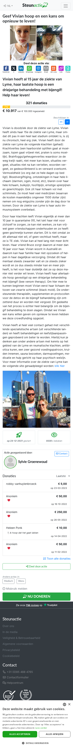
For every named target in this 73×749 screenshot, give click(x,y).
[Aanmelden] (5, 6)
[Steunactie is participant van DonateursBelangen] (9, 696)
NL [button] (9, 6)
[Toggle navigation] (65, 6)
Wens (21, 581)
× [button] (69, 704)
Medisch (8, 581)
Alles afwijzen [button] (54, 734)
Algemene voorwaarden (18, 644)
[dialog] (36, 724)
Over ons (8, 626)
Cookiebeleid (11, 656)
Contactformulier (17, 677)
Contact (62, 453)
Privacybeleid (11, 650)
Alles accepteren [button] (19, 734)
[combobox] (64, 704)
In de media (10, 632)
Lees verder (41, 727)
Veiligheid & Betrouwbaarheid (21, 638)
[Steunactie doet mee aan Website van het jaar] (26, 695)
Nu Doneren (38, 596)
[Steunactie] (35, 5)
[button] (6, 69)
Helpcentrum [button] (14, 682)
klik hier (60, 366)
